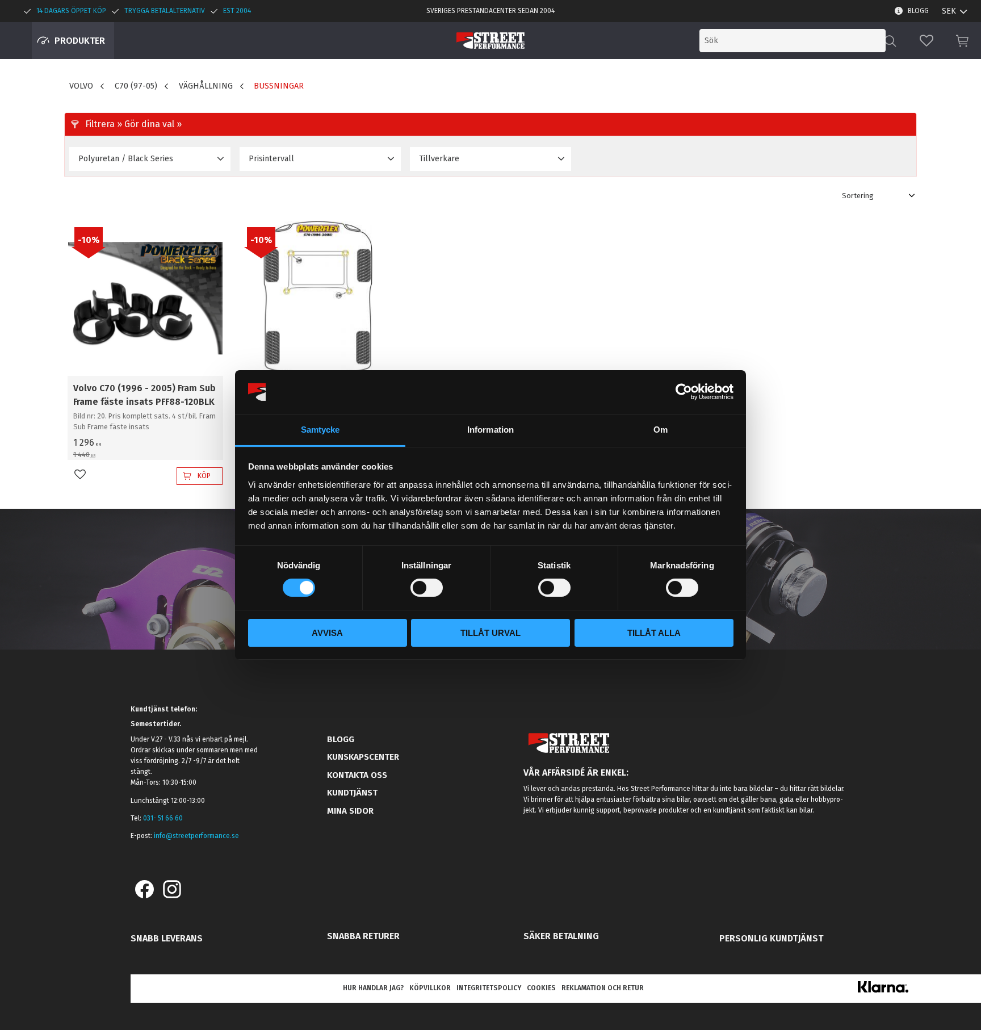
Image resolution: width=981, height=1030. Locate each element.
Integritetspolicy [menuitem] (488, 988)
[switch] (426, 588)
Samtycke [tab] (320, 429)
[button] (926, 40)
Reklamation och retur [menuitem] (602, 988)
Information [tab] (490, 429)
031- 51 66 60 (163, 818)
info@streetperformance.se (196, 836)
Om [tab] (660, 429)
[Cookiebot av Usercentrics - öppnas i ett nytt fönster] (683, 391)
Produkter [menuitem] (79, 40)
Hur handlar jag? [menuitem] (373, 988)
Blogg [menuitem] (918, 11)
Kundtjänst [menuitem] (352, 793)
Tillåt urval (490, 633)
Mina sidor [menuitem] (350, 811)
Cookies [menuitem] (541, 988)
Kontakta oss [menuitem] (357, 775)
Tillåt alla (654, 633)
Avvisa (327, 633)
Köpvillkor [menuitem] (430, 988)
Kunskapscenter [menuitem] (363, 757)
